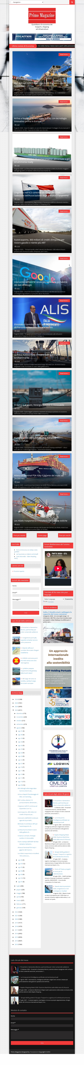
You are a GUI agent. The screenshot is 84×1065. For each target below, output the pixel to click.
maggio (19, 893)
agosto (19, 728)
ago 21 (20, 763)
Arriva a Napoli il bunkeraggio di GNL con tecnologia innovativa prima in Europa (40, 120)
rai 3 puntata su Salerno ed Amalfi (27, 554)
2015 (16, 937)
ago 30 (20, 735)
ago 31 (20, 731)
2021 (16, 916)
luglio (18, 886)
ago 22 (20, 760)
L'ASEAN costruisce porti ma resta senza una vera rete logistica (29, 660)
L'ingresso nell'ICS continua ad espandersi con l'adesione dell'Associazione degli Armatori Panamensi (41, 194)
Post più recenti (19, 535)
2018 (16, 926)
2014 (16, 941)
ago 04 (20, 871)
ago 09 (20, 785)
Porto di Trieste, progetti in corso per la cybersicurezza (62, 871)
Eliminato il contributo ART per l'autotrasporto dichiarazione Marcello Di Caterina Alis (37, 326)
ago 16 (20, 774)
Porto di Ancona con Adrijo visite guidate (25, 551)
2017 (16, 930)
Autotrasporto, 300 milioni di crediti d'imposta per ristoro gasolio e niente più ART (39, 241)
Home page (42, 535)
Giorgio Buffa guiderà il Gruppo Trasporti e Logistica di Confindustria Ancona (62, 854)
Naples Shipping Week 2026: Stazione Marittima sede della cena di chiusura (61, 837)
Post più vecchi (64, 535)
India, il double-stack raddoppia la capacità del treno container (57, 613)
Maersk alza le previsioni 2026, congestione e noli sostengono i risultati (61, 888)
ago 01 (20, 882)
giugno (19, 890)
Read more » (64, 54)
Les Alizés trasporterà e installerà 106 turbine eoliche (40, 520)
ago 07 (20, 864)
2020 (16, 919)
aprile (18, 897)
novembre (20, 717)
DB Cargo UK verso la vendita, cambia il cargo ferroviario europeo (28, 681)
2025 (16, 703)
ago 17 (20, 771)
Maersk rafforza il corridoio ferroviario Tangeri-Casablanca (30, 650)
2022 (16, 912)
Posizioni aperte (19, 571)
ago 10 (20, 782)
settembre (20, 724)
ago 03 (20, 874)
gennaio (19, 908)
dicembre (20, 713)
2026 (16, 699)
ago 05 (20, 867)
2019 (16, 923)
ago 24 (20, 753)
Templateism (34, 1052)
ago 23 (20, 756)
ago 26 (20, 745)
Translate (51, 602)
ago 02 (20, 878)
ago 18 (20, 767)
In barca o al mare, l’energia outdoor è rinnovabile (39, 404)
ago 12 (20, 778)
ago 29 (20, 738)
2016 (16, 933)
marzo (19, 900)
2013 (16, 944)
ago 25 (20, 749)
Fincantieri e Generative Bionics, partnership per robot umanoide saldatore (61, 803)
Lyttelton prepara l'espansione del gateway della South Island (29, 670)
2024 (16, 706)
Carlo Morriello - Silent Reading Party (25, 557)
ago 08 (20, 860)
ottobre (19, 721)
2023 (16, 710)
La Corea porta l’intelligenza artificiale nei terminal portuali (61, 820)
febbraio (19, 904)
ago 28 (20, 742)
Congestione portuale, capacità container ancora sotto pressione (29, 640)
